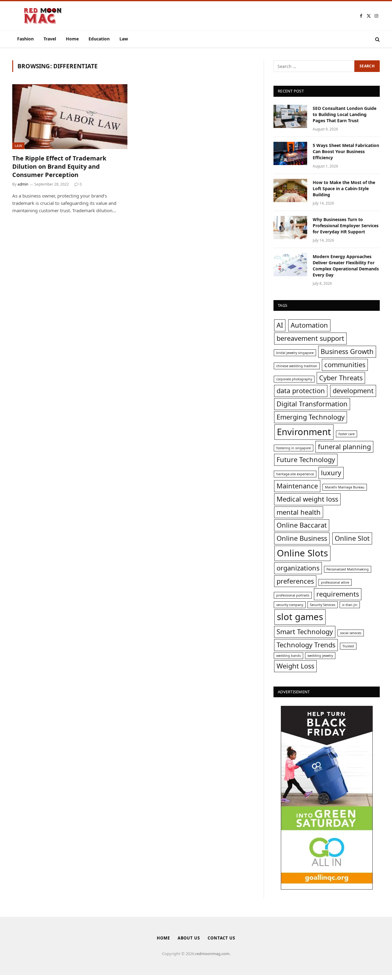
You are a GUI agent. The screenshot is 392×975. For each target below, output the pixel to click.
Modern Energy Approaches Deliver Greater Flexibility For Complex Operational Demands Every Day (346, 266)
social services (350, 633)
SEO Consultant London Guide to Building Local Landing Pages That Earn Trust (344, 114)
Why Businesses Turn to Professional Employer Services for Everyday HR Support (346, 225)
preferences (295, 581)
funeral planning (344, 446)
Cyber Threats (341, 377)
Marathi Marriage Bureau (344, 487)
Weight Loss (295, 665)
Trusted (348, 646)
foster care (346, 434)
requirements (337, 593)
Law (123, 39)
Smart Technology (305, 631)
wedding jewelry (320, 655)
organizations (298, 567)
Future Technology (306, 459)
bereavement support (310, 338)
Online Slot (352, 538)
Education (99, 39)
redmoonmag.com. (212, 953)
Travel (49, 39)
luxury (331, 472)
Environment (304, 432)
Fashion (25, 39)
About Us (189, 938)
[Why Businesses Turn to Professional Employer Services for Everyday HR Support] (290, 227)
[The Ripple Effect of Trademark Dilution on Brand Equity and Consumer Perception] (69, 116)
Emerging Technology (311, 416)
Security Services (322, 605)
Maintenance (297, 485)
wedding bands (288, 655)
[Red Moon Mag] (43, 16)
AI (280, 325)
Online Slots (302, 553)
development (353, 390)
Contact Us (221, 938)
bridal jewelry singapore (295, 353)
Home (72, 39)
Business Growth (347, 351)
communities (344, 364)
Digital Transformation (312, 403)
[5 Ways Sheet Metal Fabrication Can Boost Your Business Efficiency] (290, 153)
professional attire (335, 582)
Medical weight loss (307, 499)
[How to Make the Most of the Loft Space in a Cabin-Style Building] (290, 190)
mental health (299, 512)
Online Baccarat (302, 525)
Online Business (302, 538)
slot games (300, 617)
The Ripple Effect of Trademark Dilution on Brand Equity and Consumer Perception (59, 166)
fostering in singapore (293, 448)
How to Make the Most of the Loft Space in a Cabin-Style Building (344, 188)
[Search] (377, 39)
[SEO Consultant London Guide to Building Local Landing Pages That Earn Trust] (290, 116)
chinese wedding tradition (296, 366)
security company (289, 605)
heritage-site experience (295, 474)
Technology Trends (306, 644)
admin (22, 184)
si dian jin (349, 605)
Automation (309, 325)
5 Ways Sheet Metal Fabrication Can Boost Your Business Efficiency (346, 151)
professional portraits (292, 595)
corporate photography (294, 379)
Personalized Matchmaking (347, 569)
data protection (301, 390)
